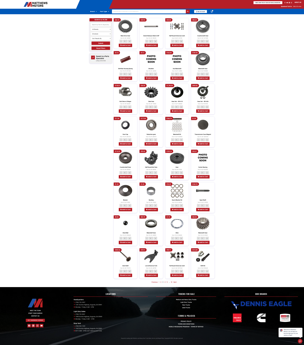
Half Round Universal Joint (177, 36)
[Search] (188, 11)
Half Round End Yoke (151, 167)
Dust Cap (125, 134)
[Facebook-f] (285, 3)
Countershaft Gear (202, 36)
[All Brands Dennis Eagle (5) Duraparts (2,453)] (101, 29)
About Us (297, 2)
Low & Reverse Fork (151, 266)
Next (175, 282)
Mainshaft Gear (202, 68)
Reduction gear (151, 134)
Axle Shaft (125, 266)
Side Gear (151, 101)
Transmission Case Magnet (203, 134)
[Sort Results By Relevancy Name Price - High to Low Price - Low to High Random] (101, 38)
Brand (92, 11)
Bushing (151, 200)
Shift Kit (203, 266)
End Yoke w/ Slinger (125, 101)
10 (171, 282)
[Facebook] (29, 325)
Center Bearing (202, 167)
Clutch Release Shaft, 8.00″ (151, 36)
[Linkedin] (289, 3)
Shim (177, 233)
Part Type (103, 11)
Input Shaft (203, 200)
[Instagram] (291, 3)
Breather (151, 68)
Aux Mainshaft (177, 68)
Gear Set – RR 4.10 (177, 101)
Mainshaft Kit (177, 134)
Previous (155, 282)
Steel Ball (125, 233)
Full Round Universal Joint (177, 266)
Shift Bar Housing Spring (125, 68)
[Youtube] (287, 3)
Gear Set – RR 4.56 (202, 101)
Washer (125, 200)
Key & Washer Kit (177, 200)
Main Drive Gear (125, 36)
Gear (177, 167)
